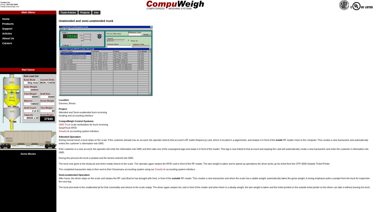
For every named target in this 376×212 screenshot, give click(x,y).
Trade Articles (68, 12)
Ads (96, 12)
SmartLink (64, 131)
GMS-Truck (64, 124)
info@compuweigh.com (9, 7)
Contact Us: (5, 2)
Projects (85, 12)
